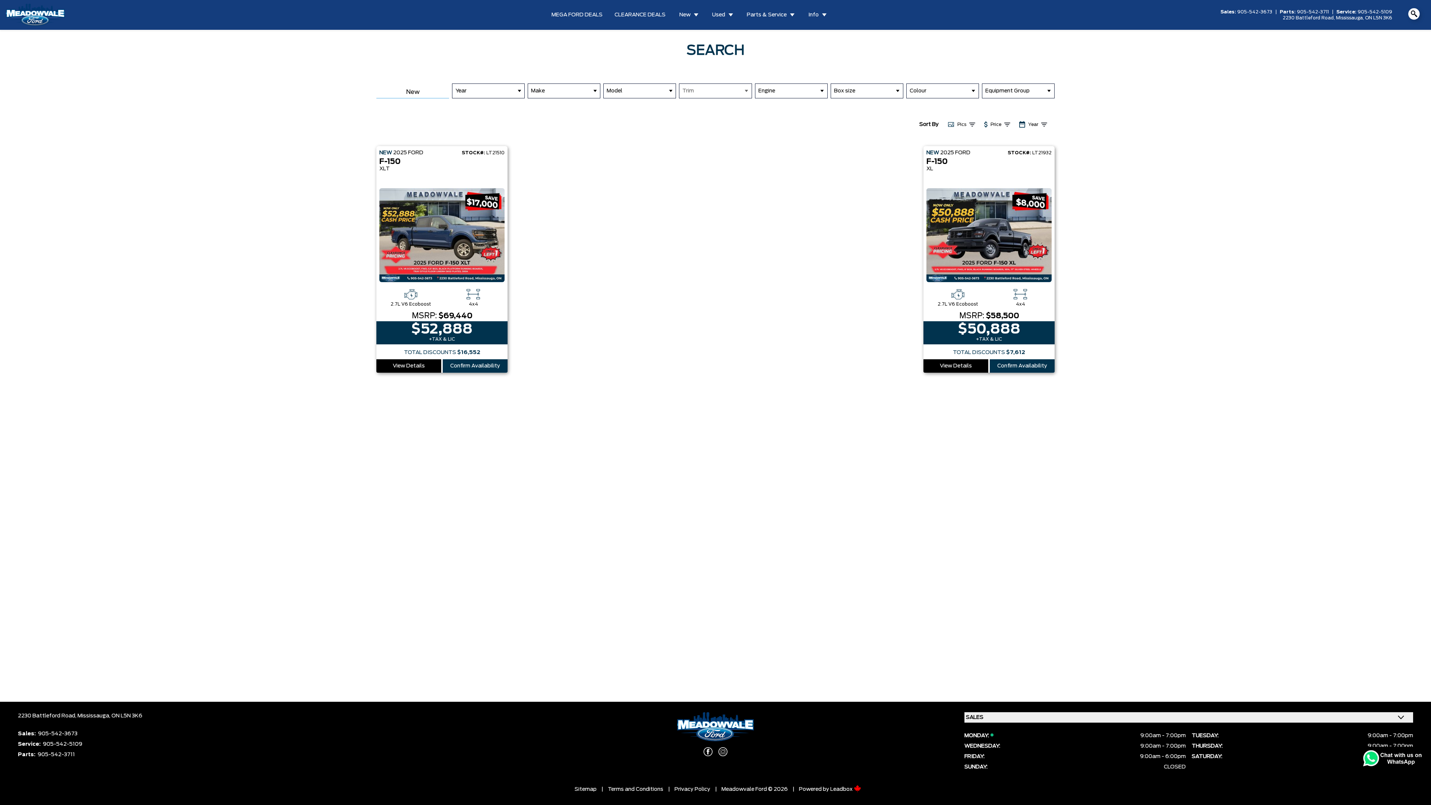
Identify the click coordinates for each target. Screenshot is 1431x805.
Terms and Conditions (635, 789)
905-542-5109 (1375, 12)
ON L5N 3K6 (1378, 18)
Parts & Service (767, 15)
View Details (409, 366)
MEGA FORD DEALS (577, 15)
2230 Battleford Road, (1309, 18)
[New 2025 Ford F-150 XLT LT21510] (442, 235)
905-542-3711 (1313, 12)
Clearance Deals (640, 15)
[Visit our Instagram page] (722, 751)
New (685, 15)
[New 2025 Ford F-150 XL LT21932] (989, 235)
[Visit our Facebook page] (708, 751)
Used (718, 15)
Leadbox (842, 789)
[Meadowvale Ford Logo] (35, 15)
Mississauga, (1350, 18)
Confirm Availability (475, 366)
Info (813, 15)
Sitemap (586, 789)
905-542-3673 (1254, 12)
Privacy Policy (692, 789)
